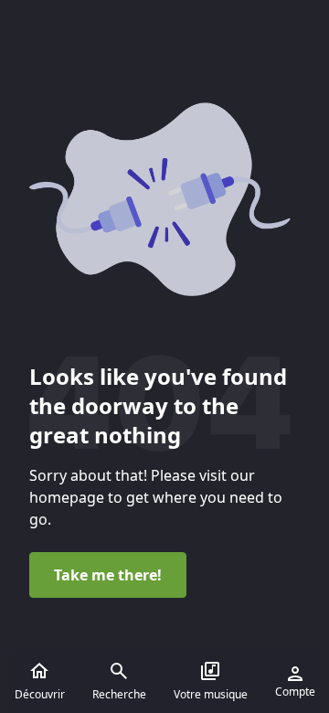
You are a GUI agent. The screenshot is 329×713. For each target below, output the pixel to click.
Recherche (119, 694)
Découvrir (40, 694)
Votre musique (211, 694)
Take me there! (108, 575)
